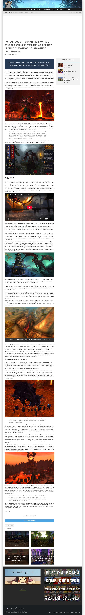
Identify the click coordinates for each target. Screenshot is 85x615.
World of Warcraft (9, 525)
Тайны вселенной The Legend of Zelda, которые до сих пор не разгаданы (71, 79)
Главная (6, 15)
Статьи (15, 54)
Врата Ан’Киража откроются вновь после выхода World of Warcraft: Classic (17, 558)
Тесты (62, 9)
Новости (7, 12)
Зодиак (54, 9)
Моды (36, 9)
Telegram (73, 12)
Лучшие (28, 9)
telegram (19, 612)
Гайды (61, 612)
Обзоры (64, 612)
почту (26, 612)
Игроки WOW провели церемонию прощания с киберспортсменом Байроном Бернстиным (42, 558)
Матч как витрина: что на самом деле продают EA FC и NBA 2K (27, 12)
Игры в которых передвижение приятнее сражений (70, 71)
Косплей (45, 9)
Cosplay (75, 612)
